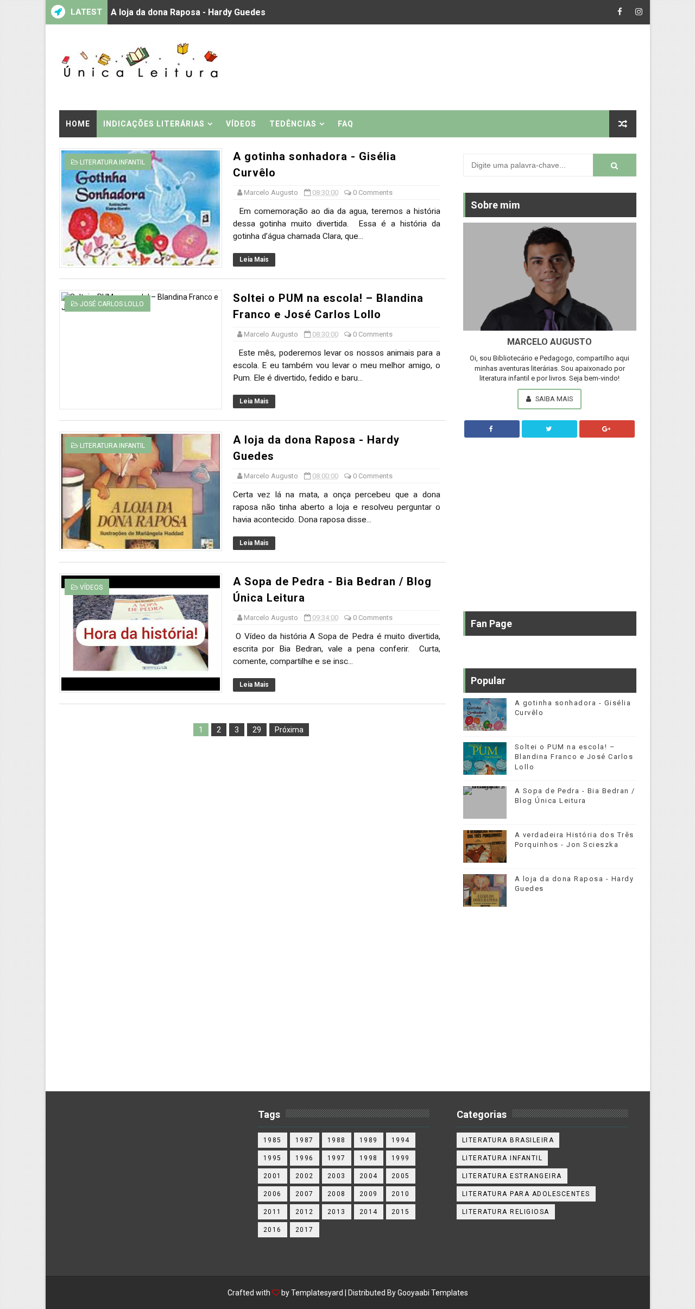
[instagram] (639, 12)
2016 (272, 1230)
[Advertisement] (437, 66)
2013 (336, 1212)
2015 (400, 1212)
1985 (272, 1140)
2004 (368, 1176)
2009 (368, 1194)
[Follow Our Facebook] (492, 429)
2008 (336, 1194)
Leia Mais (254, 259)
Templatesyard (317, 1292)
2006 (272, 1194)
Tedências (293, 123)
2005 (400, 1176)
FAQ (345, 123)
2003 (336, 1176)
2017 (304, 1230)
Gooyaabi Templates (432, 1292)
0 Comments (373, 192)
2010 (400, 1194)
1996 (304, 1158)
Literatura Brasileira (508, 1140)
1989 (368, 1140)
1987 (304, 1140)
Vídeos (241, 123)
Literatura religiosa (505, 1212)
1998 (368, 1158)
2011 (272, 1212)
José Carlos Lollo (112, 304)
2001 (272, 1176)
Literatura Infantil (112, 162)
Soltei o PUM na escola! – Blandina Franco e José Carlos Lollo (574, 756)
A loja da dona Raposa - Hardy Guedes (188, 12)
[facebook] (620, 12)
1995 (272, 1158)
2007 (304, 1194)
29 (256, 729)
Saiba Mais (553, 399)
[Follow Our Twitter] (549, 429)
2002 (304, 1176)
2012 (304, 1212)
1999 (400, 1158)
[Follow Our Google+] (607, 429)
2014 (368, 1212)
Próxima (289, 729)
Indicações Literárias (154, 123)
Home (78, 123)
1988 (336, 1140)
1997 (336, 1158)
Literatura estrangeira (512, 1176)
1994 (400, 1140)
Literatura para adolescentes (526, 1194)
